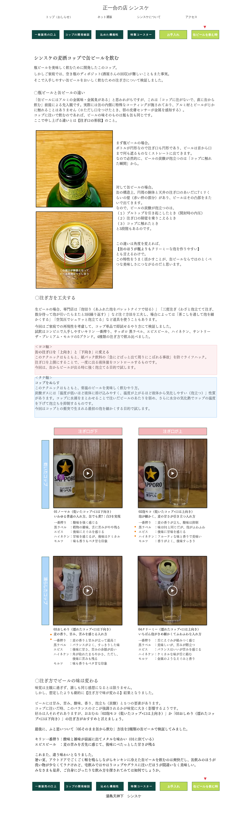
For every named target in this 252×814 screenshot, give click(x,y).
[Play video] (88, 473)
